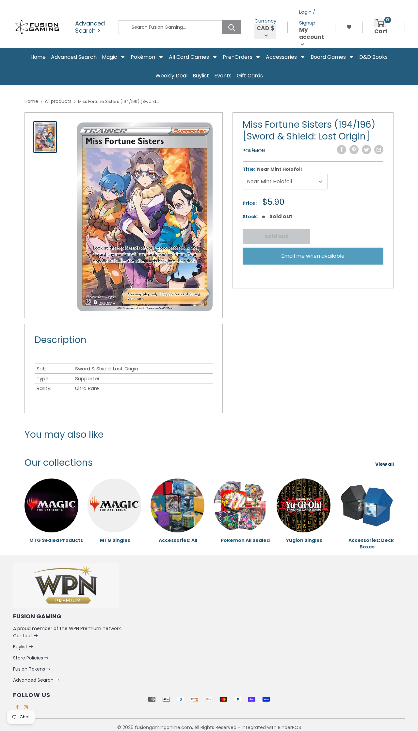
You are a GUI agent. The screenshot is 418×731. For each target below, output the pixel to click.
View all (385, 464)
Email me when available (313, 256)
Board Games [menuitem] (328, 57)
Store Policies (28, 658)
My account (311, 33)
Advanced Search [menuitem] (74, 57)
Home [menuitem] (38, 57)
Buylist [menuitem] (201, 75)
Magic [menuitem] (109, 57)
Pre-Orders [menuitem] (237, 57)
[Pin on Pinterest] (354, 149)
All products (58, 101)
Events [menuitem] (223, 75)
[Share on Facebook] (341, 149)
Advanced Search (34, 680)
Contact (23, 635)
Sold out (276, 236)
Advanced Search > (90, 27)
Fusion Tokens (29, 669)
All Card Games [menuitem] (189, 57)
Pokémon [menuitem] (143, 57)
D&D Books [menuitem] (373, 57)
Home (31, 101)
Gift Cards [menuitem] (250, 75)
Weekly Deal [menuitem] (171, 75)
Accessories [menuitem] (281, 57)
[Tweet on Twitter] (366, 149)
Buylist (21, 646)
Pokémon (254, 150)
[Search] (231, 27)
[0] (380, 23)
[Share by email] (378, 149)
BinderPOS (289, 727)
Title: (272, 169)
